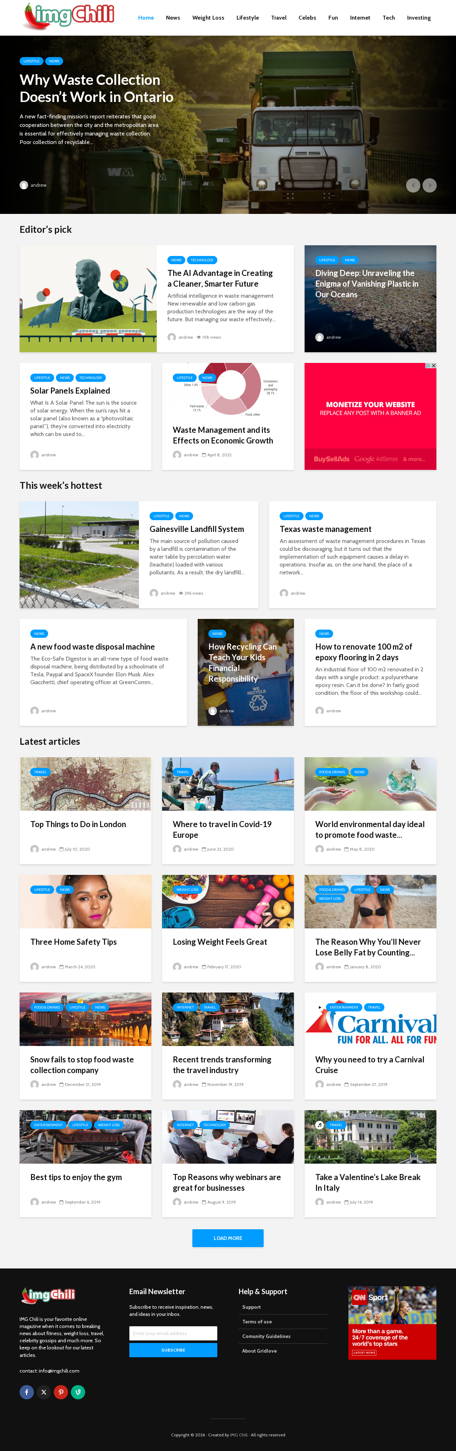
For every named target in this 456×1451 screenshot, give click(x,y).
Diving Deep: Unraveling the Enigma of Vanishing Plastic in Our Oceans (367, 283)
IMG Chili (239, 1434)
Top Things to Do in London (78, 824)
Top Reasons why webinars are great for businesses (227, 1182)
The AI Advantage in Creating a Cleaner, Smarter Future (220, 278)
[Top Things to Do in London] (85, 783)
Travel (278, 17)
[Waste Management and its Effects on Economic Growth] (228, 389)
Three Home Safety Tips (73, 942)
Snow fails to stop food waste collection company (82, 1065)
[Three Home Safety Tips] (85, 901)
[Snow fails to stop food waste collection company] (85, 1018)
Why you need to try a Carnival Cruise (369, 1065)
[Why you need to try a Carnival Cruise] (370, 1018)
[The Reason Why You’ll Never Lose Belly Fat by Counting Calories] (370, 901)
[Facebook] (27, 1392)
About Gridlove (259, 1351)
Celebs (307, 17)
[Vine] (78, 1392)
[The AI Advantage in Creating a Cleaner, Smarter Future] (88, 298)
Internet (360, 17)
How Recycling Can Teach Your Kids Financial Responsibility (242, 662)
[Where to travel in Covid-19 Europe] (228, 783)
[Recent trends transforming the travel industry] (228, 1018)
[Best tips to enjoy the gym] (85, 1136)
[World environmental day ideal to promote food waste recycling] (370, 783)
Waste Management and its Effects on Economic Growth (223, 435)
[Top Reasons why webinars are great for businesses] (228, 1136)
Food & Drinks (332, 772)
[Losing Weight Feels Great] (228, 901)
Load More (228, 1238)
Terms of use (257, 1321)
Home (146, 17)
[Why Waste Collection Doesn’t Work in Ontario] (228, 125)
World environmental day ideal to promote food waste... (370, 829)
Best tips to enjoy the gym (76, 1177)
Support (251, 1307)
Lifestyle (248, 17)
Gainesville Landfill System (197, 529)
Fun (333, 17)
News (173, 17)
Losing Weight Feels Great (220, 942)
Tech (389, 17)
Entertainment (344, 1007)
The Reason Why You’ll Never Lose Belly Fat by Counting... (368, 947)
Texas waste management (326, 529)
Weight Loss (208, 17)
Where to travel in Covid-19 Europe (222, 829)
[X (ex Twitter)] (44, 1392)
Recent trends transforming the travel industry (222, 1065)
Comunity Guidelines (266, 1336)
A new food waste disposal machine (92, 646)
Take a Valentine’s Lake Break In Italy (368, 1182)
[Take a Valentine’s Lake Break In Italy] (370, 1136)
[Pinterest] (61, 1392)
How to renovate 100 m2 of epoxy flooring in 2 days (364, 652)
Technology (202, 260)
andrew (38, 185)
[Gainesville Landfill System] (79, 554)
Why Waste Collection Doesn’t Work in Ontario (96, 88)
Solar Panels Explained (70, 390)
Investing (419, 17)
